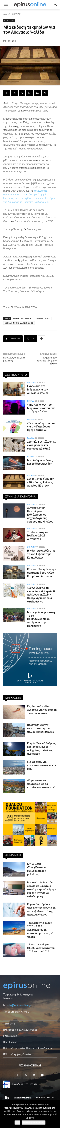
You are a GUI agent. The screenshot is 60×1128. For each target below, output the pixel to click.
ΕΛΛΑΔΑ (31, 438)
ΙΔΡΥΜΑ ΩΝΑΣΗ (43, 318)
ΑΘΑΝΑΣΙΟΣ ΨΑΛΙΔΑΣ (23, 318)
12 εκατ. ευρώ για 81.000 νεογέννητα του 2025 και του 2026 (40, 948)
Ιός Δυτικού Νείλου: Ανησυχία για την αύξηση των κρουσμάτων (42, 710)
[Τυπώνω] (37, 93)
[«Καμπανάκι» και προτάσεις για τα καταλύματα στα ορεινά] (14, 786)
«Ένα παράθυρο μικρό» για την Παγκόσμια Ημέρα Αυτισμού (41, 427)
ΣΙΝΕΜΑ (31, 401)
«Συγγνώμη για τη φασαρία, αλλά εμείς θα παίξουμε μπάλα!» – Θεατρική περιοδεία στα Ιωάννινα (41, 594)
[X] (14, 93)
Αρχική (6, 14)
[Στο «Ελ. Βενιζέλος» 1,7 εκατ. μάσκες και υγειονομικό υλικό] (14, 444)
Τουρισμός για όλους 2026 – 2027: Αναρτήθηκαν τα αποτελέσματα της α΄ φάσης (40, 929)
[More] (41, 338)
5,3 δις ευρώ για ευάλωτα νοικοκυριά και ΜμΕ (41, 765)
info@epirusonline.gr (19, 1005)
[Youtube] (42, 1075)
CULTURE (16, 14)
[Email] (29, 93)
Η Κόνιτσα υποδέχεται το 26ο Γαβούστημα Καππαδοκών (41, 554)
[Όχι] (56, 1114)
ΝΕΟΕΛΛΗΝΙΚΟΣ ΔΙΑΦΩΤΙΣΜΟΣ (19, 323)
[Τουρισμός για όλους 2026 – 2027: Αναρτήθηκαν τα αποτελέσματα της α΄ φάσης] (14, 928)
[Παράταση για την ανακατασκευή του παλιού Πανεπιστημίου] (14, 730)
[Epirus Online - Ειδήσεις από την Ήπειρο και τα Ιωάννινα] (30, 985)
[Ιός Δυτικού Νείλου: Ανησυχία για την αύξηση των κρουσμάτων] (14, 712)
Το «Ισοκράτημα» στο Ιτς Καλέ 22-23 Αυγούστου (40, 536)
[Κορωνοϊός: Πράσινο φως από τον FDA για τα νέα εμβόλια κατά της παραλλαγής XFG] (14, 910)
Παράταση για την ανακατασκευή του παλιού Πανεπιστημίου (40, 728)
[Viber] (45, 93)
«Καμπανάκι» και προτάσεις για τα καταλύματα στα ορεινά (41, 784)
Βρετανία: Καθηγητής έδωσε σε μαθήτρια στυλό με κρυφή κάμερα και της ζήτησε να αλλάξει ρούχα (41, 889)
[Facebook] (6, 93)
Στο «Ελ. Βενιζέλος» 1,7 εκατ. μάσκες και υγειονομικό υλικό (41, 445)
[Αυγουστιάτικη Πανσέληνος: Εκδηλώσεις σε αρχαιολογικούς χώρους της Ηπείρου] (14, 510)
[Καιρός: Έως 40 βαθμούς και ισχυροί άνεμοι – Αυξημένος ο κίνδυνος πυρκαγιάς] (14, 749)
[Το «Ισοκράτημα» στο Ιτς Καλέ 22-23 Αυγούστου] (14, 535)
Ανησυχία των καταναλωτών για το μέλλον (47, 360)
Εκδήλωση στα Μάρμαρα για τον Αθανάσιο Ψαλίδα (37, 390)
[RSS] (26, 1075)
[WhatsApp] (22, 93)
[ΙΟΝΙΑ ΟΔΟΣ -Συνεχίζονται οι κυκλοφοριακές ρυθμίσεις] (14, 869)
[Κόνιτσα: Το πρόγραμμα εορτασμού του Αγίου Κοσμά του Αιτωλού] (14, 572)
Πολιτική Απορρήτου (33, 1122)
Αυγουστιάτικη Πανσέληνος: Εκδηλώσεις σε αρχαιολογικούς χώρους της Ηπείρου (40, 514)
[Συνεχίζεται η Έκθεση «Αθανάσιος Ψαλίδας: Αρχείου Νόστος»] (14, 481)
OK (17, 1122)
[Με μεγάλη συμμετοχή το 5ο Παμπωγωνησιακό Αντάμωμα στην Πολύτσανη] (14, 615)
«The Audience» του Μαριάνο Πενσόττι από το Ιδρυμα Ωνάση (41, 408)
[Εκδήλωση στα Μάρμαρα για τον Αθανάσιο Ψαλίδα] (14, 389)
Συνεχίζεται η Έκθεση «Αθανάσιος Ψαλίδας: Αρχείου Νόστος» (40, 482)
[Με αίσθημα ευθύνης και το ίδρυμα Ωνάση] (14, 463)
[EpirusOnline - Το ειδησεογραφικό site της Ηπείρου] (30, 4)
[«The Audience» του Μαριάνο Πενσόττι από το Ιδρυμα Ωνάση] (14, 407)
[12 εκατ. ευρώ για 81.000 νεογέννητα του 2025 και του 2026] (14, 950)
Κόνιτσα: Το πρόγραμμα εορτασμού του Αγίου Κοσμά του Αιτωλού (41, 573)
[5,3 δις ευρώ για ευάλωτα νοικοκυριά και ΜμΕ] (14, 767)
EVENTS (31, 420)
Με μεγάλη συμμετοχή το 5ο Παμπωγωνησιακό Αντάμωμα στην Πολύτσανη (41, 619)
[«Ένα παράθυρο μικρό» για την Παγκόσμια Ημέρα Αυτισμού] (14, 426)
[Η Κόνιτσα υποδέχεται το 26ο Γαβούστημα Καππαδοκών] (14, 553)
